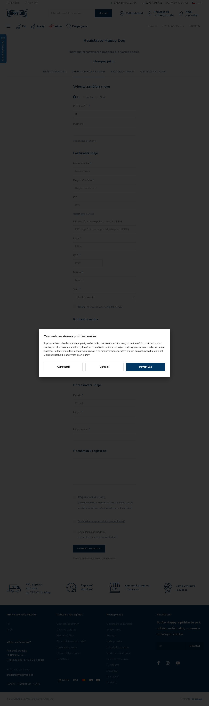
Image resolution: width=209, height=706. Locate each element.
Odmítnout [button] (63, 366)
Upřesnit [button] (104, 366)
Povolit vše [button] (145, 366)
